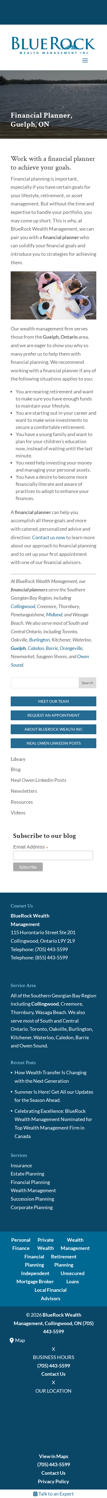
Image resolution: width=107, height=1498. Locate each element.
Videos (18, 812)
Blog (16, 769)
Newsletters (24, 791)
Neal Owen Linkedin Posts (54, 743)
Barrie (52, 648)
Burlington (39, 640)
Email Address (30, 847)
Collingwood (23, 606)
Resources (22, 802)
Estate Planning (27, 1174)
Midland (54, 614)
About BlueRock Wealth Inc (53, 729)
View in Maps (53, 1456)
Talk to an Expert (56, 1494)
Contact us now (48, 537)
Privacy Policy (53, 1481)
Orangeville (71, 648)
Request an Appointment (53, 715)
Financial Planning (30, 1182)
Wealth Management (33, 1190)
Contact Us (53, 1374)
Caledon (36, 648)
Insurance (21, 1165)
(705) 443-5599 (53, 1366)
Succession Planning (32, 1199)
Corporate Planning (32, 1207)
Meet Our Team (53, 701)
